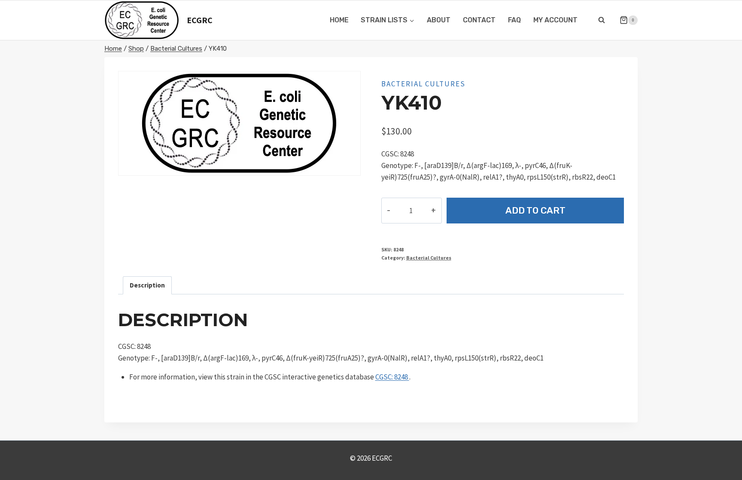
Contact (479, 20)
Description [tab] (147, 285)
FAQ (514, 20)
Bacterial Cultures (423, 84)
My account (555, 20)
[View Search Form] (601, 20)
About (438, 20)
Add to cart (535, 210)
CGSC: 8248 (392, 377)
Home (339, 20)
